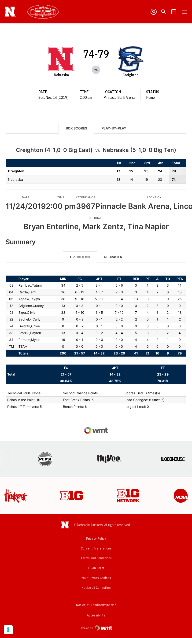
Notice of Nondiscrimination (96, 605)
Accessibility (96, 615)
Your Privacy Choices (96, 578)
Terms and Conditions (96, 558)
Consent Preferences (96, 548)
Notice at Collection (96, 588)
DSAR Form (96, 568)
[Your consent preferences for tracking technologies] (8, 629)
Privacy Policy (96, 538)
